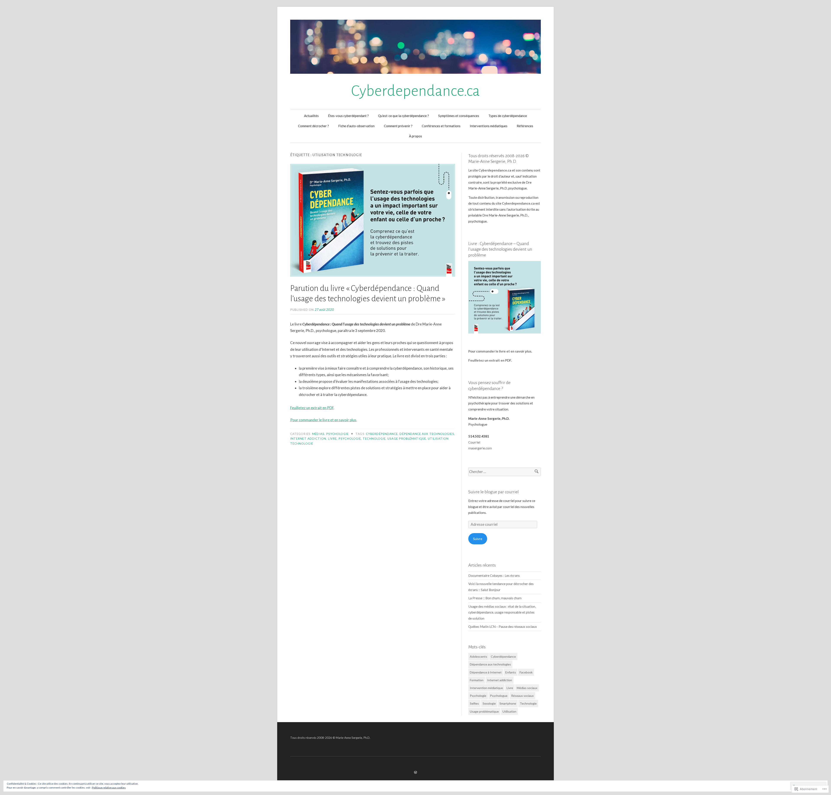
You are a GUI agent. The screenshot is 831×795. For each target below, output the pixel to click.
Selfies (474, 703)
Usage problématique (406, 438)
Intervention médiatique (486, 688)
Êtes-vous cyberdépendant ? (348, 116)
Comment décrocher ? (313, 126)
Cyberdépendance (382, 434)
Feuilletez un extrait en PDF (311, 408)
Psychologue (498, 695)
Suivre (477, 539)
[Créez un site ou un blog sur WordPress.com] (415, 772)
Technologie (374, 438)
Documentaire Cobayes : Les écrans (494, 575)
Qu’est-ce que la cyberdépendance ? (403, 116)
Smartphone (507, 703)
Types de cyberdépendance (507, 116)
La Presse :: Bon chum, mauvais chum (495, 598)
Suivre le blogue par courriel (493, 491)
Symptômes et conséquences (458, 116)
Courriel (474, 442)
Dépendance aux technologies (426, 434)
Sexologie (489, 703)
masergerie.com (480, 448)
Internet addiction (308, 438)
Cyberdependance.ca (415, 91)
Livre (332, 438)
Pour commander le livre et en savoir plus (323, 420)
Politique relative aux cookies (109, 787)
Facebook (526, 672)
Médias (318, 434)
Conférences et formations (441, 126)
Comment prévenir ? (398, 126)
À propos (415, 136)
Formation (476, 680)
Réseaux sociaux (522, 695)
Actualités (311, 116)
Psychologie (337, 434)
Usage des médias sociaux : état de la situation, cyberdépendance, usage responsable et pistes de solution (502, 612)
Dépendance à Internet (486, 672)
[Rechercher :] (504, 472)
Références (525, 126)
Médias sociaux (527, 688)
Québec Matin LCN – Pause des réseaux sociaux (502, 626)
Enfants (510, 672)
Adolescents (478, 656)
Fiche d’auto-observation (356, 126)
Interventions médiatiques (488, 126)
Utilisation (509, 711)
